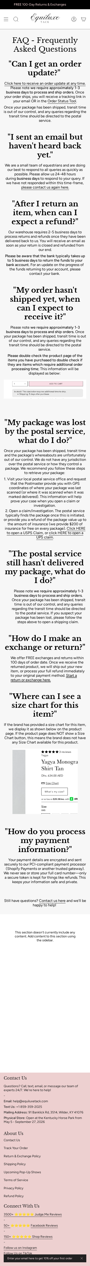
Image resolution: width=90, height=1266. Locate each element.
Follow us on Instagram (20, 1248)
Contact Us (12, 1140)
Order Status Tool (62, 101)
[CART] (83, 19)
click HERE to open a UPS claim (59, 535)
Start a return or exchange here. (44, 677)
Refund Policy (14, 1196)
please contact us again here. (45, 187)
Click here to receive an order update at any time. (45, 83)
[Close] (81, 1258)
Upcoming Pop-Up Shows (22, 1172)
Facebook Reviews (44, 1226)
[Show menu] (6, 19)
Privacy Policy (13, 1188)
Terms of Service (16, 1180)
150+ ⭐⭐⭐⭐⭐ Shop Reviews (28, 1237)
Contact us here (52, 900)
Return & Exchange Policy (22, 1156)
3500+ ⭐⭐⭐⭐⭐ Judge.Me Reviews (33, 1214)
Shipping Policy (15, 1164)
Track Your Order (16, 1148)
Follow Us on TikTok (18, 1253)
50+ (7, 1226)
